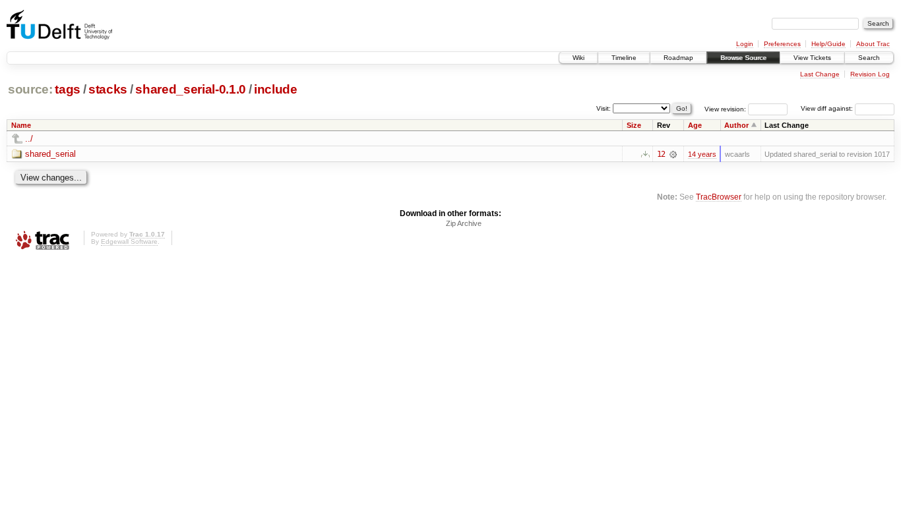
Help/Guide (828, 43)
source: (30, 89)
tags (67, 89)
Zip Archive (464, 223)
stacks (107, 89)
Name (21, 125)
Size (634, 125)
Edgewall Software (129, 241)
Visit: (603, 107)
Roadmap (678, 57)
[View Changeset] (673, 154)
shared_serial (50, 154)
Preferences (782, 43)
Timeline (624, 57)
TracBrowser (718, 196)
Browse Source (743, 57)
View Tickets (812, 57)
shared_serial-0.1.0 (190, 89)
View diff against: (828, 108)
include (275, 89)
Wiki (578, 57)
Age (695, 125)
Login (744, 43)
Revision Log (870, 74)
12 (661, 154)
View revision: (725, 108)
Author (736, 125)
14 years (702, 154)
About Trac (873, 43)
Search (869, 57)
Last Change (820, 74)
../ (29, 139)
